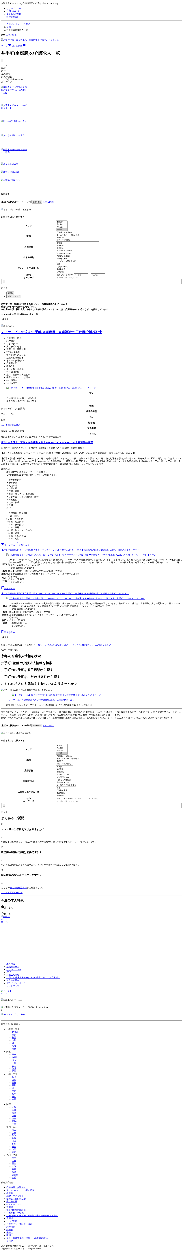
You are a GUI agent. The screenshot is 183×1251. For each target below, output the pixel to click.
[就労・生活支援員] (77, 240)
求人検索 (10, 964)
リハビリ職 (11, 1221)
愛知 (14, 1096)
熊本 (14, 1169)
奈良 (14, 1118)
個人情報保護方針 (18, 887)
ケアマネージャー (15, 1204)
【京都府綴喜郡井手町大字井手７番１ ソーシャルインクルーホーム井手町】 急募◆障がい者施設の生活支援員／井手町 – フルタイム (65, 593)
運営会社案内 (12, 17)
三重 (14, 1124)
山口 (14, 1141)
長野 (14, 1082)
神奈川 (15, 1057)
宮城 (14, 1046)
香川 (14, 1144)
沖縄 (14, 1177)
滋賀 (14, 1115)
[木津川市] (61, 222)
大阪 (14, 1107)
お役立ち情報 (12, 975)
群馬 (14, 1071)
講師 (8, 1235)
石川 (14, 1085)
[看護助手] (77, 237)
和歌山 (15, 1121)
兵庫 (14, 1113)
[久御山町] (61, 227)
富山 (14, 1088)
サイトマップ (12, 986)
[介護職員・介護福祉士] (77, 232)
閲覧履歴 (19, 46)
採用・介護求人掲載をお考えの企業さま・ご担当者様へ (33, 977)
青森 (14, 1035)
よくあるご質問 (13, 14)
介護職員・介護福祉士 (17, 1187)
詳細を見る (22, 545)
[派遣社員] (64, 248)
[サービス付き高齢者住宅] (66, 261)
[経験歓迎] (66, 272)
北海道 (15, 1032)
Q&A (8, 972)
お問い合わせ (12, 11)
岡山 (14, 1130)
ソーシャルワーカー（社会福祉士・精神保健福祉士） (32, 1215)
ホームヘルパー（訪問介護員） (21, 1190)
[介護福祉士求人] (66, 267)
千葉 (14, 1063)
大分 (14, 1166)
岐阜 (14, 1094)
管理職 (9, 1207)
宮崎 (14, 1172)
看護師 (9, 1218)
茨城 (14, 1068)
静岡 (14, 1099)
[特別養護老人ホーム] (66, 253)
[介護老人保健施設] (66, 256)
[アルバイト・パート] (64, 250)
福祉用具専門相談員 (16, 1210)
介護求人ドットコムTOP (18, 24)
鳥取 (14, 1135)
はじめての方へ (13, 8)
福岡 (14, 1158)
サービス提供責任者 (16, 1199)
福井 (14, 1091)
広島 (14, 1132)
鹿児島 (15, 1175)
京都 (8, 27)
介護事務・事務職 (15, 1213)
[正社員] (64, 243)
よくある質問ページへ (12, 892)
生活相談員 (11, 1201)
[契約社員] (64, 245)
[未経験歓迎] (66, 269)
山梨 (14, 1080)
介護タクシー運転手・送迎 (19, 1224)
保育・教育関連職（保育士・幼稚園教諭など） (28, 1238)
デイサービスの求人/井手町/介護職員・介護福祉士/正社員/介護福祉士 (51, 332)
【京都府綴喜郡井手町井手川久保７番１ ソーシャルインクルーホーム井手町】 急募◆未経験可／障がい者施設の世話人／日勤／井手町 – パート (70, 550)
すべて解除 (48, 202)
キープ (7, 46)
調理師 (9, 1229)
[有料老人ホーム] (66, 258)
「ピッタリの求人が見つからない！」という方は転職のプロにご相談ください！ (74, 645)
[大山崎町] (61, 224)
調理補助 (10, 1227)
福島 (14, 1049)
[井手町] (61, 229)
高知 (14, 1152)
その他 (9, 1241)
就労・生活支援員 (15, 1196)
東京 (14, 1054)
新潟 (14, 1077)
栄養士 (9, 1232)
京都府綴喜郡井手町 (10, 425)
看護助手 (10, 1193)
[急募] (66, 264)
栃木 (14, 1066)
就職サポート (12, 967)
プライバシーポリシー (17, 983)
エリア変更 (11, 35)
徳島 (14, 1149)
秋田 (14, 1037)
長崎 (14, 1163)
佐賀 (14, 1160)
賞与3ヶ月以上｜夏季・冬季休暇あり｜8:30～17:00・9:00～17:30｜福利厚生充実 (47, 442)
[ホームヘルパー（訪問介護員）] (77, 235)
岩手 (14, 1043)
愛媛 (14, 1146)
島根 (14, 1138)
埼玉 (14, 1060)
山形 (14, 1040)
